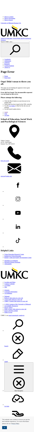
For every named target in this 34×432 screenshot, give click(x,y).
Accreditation (8, 293)
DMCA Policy (15, 309)
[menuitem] (18, 332)
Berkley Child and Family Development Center (17, 257)
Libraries (6, 290)
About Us (7, 67)
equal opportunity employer (16, 315)
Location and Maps (9, 282)
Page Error (7, 78)
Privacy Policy (8, 307)
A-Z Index (12, 106)
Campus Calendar (9, 284)
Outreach (7, 62)
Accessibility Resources (11, 306)
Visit (5, 114)
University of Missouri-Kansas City (11, 23)
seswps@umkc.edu (6, 176)
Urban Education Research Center (14, 254)
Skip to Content (8, 16)
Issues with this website (11, 310)
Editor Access (8, 312)
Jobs (5, 287)
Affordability (8, 264)
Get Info (6, 115)
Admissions (7, 61)
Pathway (13, 298)
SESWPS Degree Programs (12, 262)
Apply (6, 112)
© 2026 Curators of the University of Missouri (17, 304)
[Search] (15, 50)
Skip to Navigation (9, 18)
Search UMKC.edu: (6, 42)
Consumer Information (10, 291)
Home (6, 76)
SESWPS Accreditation (11, 260)
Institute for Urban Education (12, 256)
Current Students (9, 65)
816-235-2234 (5, 161)
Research (7, 64)
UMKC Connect (16, 301)
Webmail (6, 296)
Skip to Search (8, 20)
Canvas (13, 299)
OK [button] (4, 427)
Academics (7, 59)
